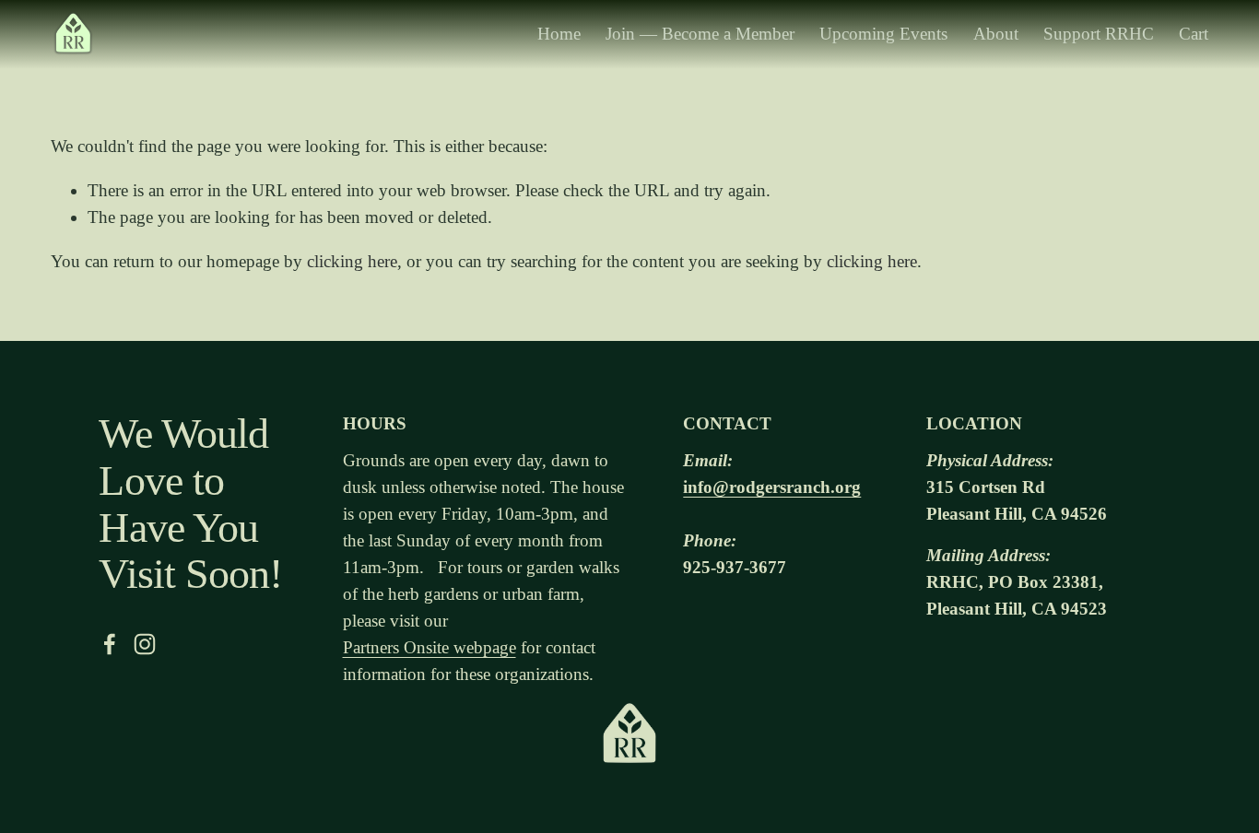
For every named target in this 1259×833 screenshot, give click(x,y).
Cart (1193, 33)
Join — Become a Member (700, 33)
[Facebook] (110, 644)
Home (559, 33)
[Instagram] (145, 644)
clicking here (352, 261)
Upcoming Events (883, 33)
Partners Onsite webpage (429, 647)
